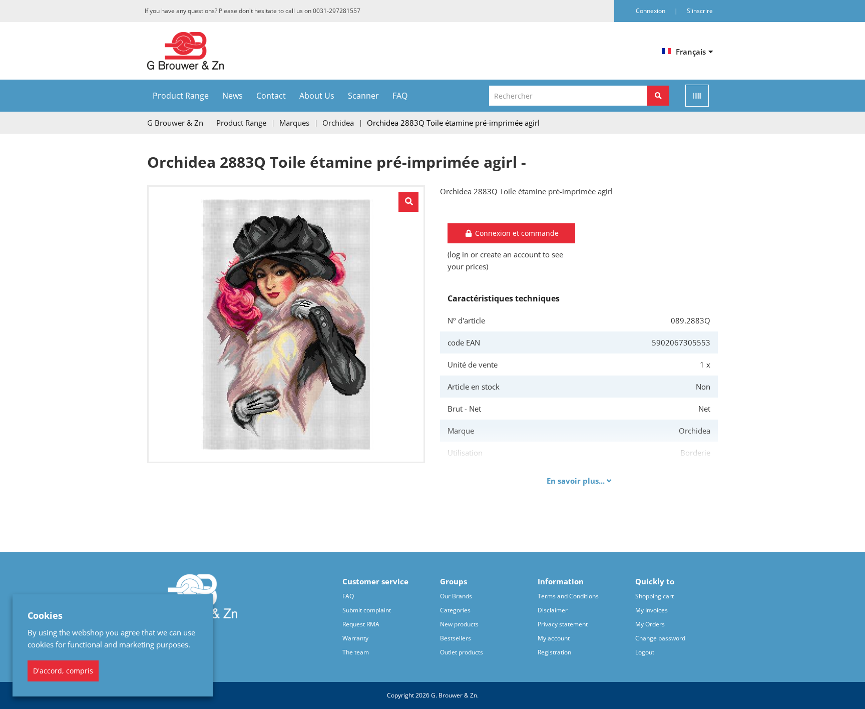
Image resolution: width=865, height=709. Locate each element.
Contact (271, 95)
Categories (455, 610)
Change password (660, 638)
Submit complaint (366, 610)
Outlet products (461, 652)
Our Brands (456, 596)
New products (459, 624)
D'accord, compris (63, 670)
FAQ (399, 95)
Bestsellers (455, 638)
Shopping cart (654, 596)
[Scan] (697, 96)
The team (355, 652)
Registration (554, 652)
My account (554, 638)
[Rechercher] (658, 96)
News (232, 95)
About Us (316, 95)
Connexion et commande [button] (516, 233)
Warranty (355, 638)
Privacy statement (563, 624)
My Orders (650, 624)
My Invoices (651, 610)
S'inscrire (700, 11)
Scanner (363, 95)
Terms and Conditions (568, 596)
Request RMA (360, 624)
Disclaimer (553, 610)
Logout (644, 652)
